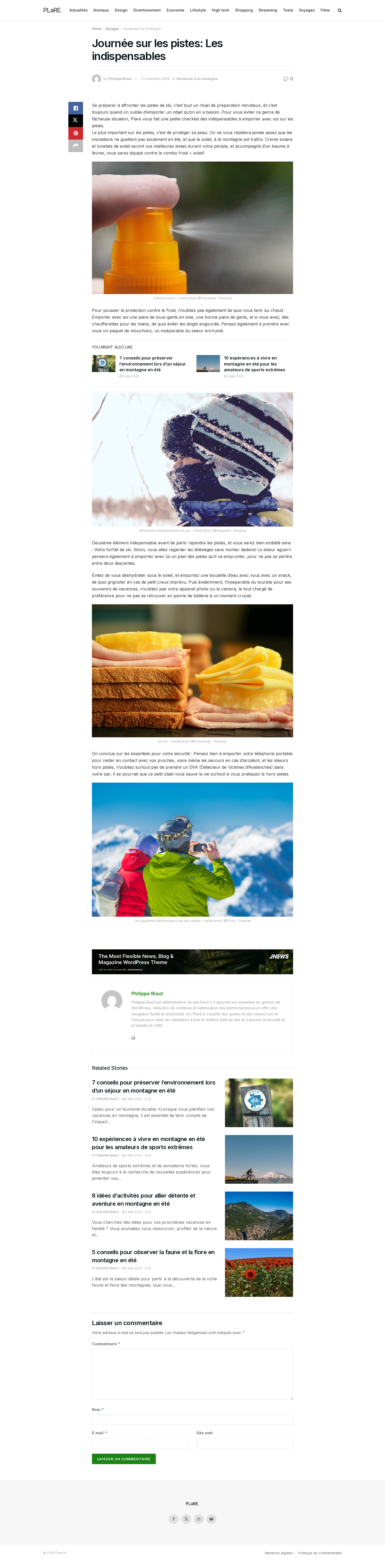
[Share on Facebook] (75, 108)
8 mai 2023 (130, 376)
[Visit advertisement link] (192, 961)
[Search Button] (340, 10)
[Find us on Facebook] (174, 1519)
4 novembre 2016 (155, 78)
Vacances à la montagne (142, 29)
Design (121, 10)
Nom (98, 1409)
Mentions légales (279, 1553)
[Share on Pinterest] (75, 133)
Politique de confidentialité (320, 1553)
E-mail (99, 1432)
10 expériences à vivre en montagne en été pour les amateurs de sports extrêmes (254, 363)
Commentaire (106, 1343)
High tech (220, 10)
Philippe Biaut (120, 78)
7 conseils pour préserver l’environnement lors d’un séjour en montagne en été (152, 363)
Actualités (78, 10)
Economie (175, 10)
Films (325, 10)
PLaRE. (52, 10)
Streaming (267, 10)
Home (96, 29)
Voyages (307, 10)
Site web (204, 1433)
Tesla (288, 10)
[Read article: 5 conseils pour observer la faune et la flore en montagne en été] (259, 1272)
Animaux (101, 10)
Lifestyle (198, 10)
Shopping (244, 10)
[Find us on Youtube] (211, 1519)
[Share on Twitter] (75, 120)
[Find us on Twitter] (186, 1519)
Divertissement (147, 10)
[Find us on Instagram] (199, 1519)
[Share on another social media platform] (75, 146)
